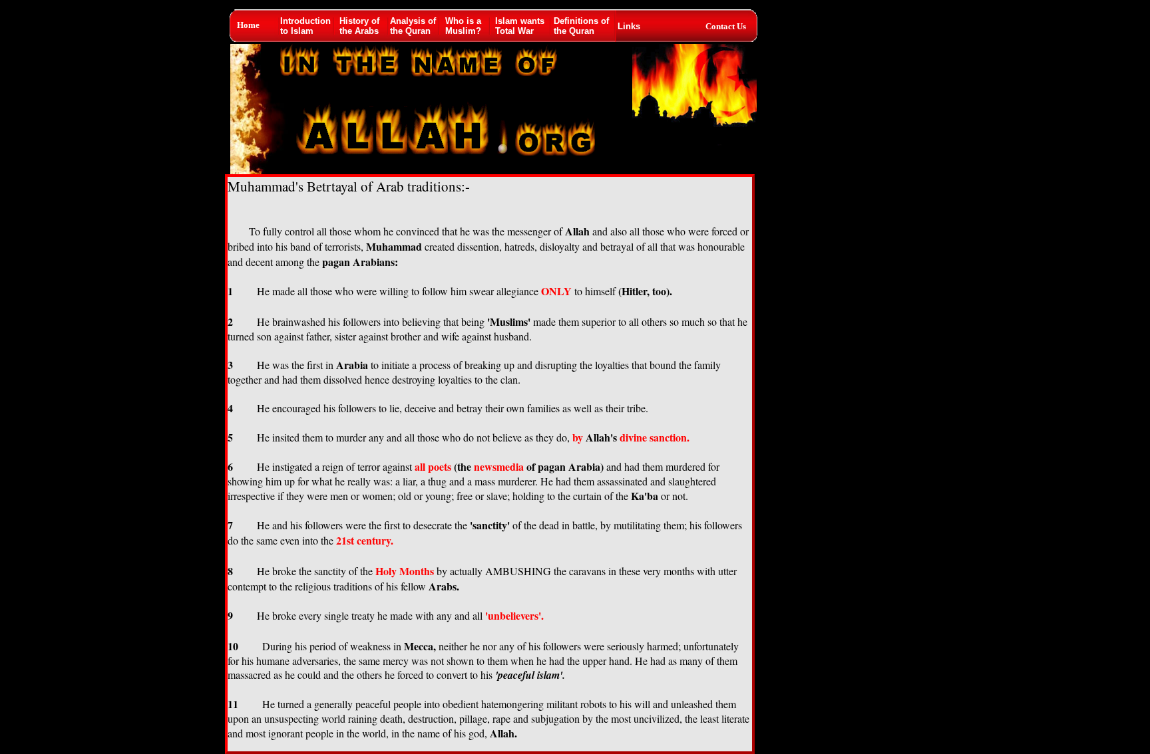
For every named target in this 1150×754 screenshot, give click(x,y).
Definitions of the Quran (581, 26)
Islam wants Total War (519, 26)
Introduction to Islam (305, 26)
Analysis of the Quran (413, 26)
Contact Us (725, 26)
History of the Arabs (359, 26)
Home (248, 25)
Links (629, 26)
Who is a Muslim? (463, 26)
